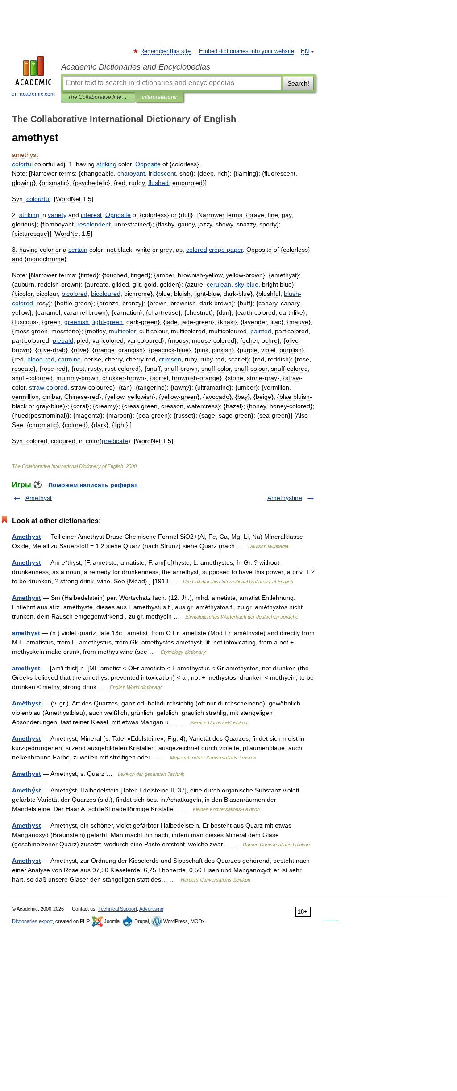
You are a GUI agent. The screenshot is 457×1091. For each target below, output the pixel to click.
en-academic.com (33, 94)
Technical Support (117, 908)
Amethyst (38, 497)
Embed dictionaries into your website (246, 51)
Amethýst (26, 790)
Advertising (151, 908)
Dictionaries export (32, 921)
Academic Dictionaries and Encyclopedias (135, 66)
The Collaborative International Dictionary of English (98, 97)
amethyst (26, 632)
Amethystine (284, 497)
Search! (298, 83)
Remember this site (166, 51)
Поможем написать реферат (92, 484)
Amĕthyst (26, 703)
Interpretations (159, 97)
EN (305, 51)
